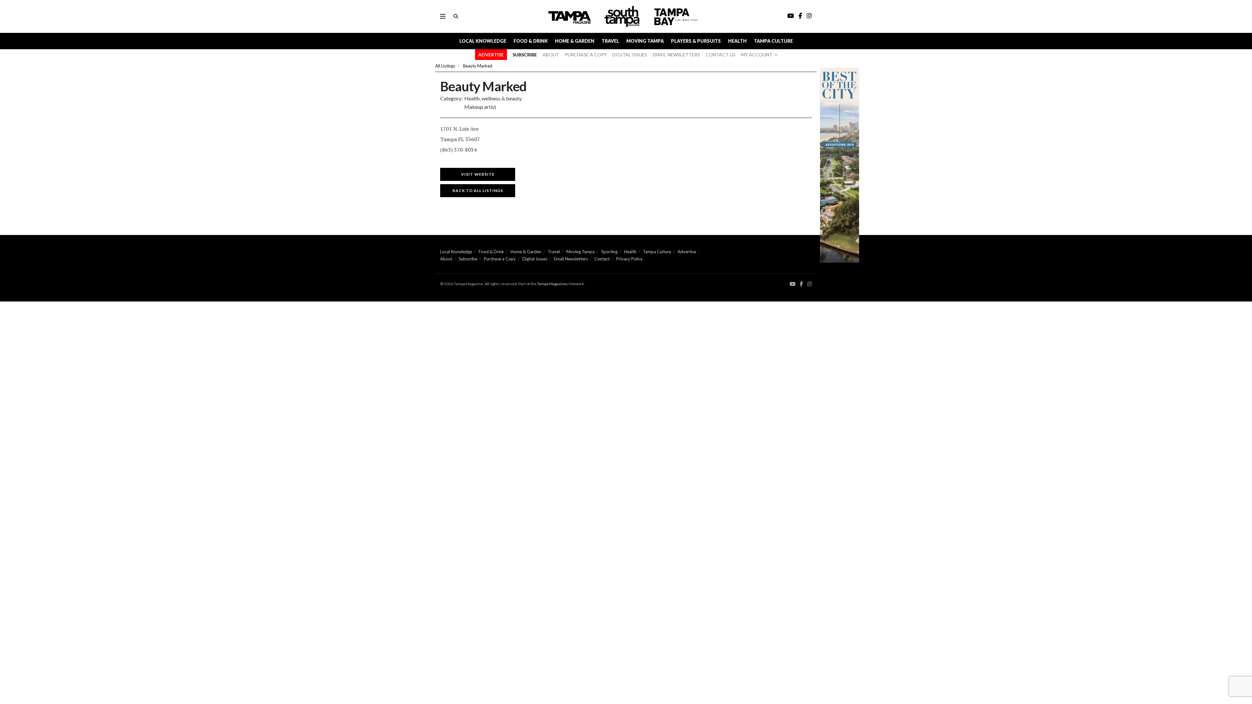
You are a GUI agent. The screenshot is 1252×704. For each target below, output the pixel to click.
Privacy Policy (629, 258)
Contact (602, 258)
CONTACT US (721, 54)
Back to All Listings (478, 190)
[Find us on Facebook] (801, 284)
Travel (610, 41)
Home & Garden (574, 41)
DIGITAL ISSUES (629, 54)
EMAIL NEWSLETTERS (676, 54)
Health (737, 41)
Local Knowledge (482, 41)
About (446, 258)
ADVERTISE (491, 54)
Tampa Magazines (552, 283)
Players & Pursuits (696, 41)
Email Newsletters (571, 258)
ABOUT (551, 54)
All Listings (445, 65)
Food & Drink (531, 41)
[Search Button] (456, 16)
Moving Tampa (645, 41)
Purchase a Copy (500, 258)
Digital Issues (534, 258)
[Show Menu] (442, 16)
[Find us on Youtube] (793, 284)
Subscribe (468, 258)
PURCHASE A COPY (586, 54)
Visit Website (478, 174)
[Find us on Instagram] (809, 284)
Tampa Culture (773, 41)
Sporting (609, 251)
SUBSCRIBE (525, 54)
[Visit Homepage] (622, 16)
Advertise (687, 251)
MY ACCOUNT (756, 54)
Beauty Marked (477, 65)
